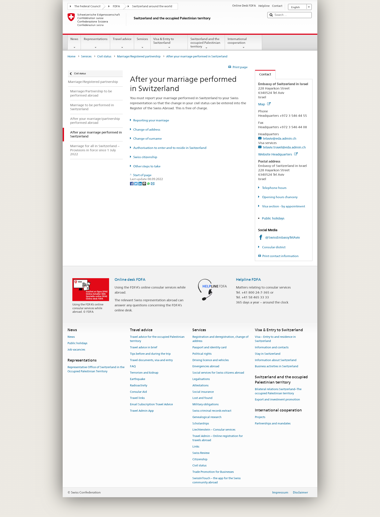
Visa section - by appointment (283, 206)
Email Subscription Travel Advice (151, 404)
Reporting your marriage (151, 120)
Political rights (202, 353)
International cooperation (237, 40)
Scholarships (200, 423)
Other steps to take (147, 166)
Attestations (200, 385)
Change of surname (147, 138)
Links (195, 446)
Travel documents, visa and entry (151, 360)
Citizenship (199, 459)
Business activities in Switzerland (276, 366)
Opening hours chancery (279, 197)
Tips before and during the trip (150, 353)
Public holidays (273, 218)
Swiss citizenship (145, 157)
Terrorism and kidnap (144, 372)
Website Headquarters (275, 154)
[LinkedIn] (140, 183)
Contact (263, 74)
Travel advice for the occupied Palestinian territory (157, 339)
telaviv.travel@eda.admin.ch (284, 147)
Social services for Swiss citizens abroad (218, 372)
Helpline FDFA (248, 279)
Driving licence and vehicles (210, 360)
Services (142, 39)
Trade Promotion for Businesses (213, 471)
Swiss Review (201, 453)
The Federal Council (87, 6)
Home (71, 56)
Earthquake (137, 379)
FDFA (116, 6)
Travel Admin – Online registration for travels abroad (217, 438)
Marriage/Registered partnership (139, 56)
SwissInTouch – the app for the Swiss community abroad (216, 480)
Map (262, 104)
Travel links (137, 398)
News (74, 39)
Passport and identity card (209, 347)
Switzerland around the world (152, 6)
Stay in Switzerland (267, 353)
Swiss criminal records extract (211, 410)
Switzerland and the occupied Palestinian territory (205, 42)
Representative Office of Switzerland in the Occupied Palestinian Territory (96, 369)
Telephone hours (274, 188)
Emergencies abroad (205, 366)
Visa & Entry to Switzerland (163, 40)
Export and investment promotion (277, 399)
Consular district (273, 247)
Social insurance (203, 391)
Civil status (104, 56)
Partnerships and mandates (272, 423)
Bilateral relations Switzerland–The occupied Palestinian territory (278, 391)
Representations (96, 39)
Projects (260, 417)
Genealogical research (206, 417)
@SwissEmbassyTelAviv (282, 237)
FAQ (133, 366)
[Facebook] (132, 183)
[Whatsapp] (149, 183)
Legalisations (201, 379)
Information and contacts (272, 347)
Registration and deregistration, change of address (220, 339)
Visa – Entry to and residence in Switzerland (275, 339)
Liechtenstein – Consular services (213, 429)
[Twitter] (136, 183)
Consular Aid (138, 391)
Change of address (146, 129)
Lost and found (202, 398)
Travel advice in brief (143, 347)
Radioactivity (138, 385)
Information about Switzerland (275, 360)
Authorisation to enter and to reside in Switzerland (169, 148)
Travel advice (122, 39)
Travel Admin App (142, 410)
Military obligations (205, 404)
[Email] (152, 183)
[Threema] (144, 183)
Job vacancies (76, 349)
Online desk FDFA (130, 279)
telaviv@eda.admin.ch (279, 138)
